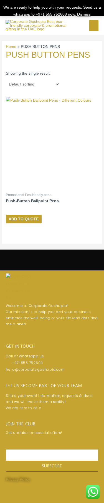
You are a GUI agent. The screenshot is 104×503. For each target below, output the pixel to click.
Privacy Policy (18, 479)
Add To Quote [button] (24, 219)
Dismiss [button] (84, 14)
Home (11, 47)
